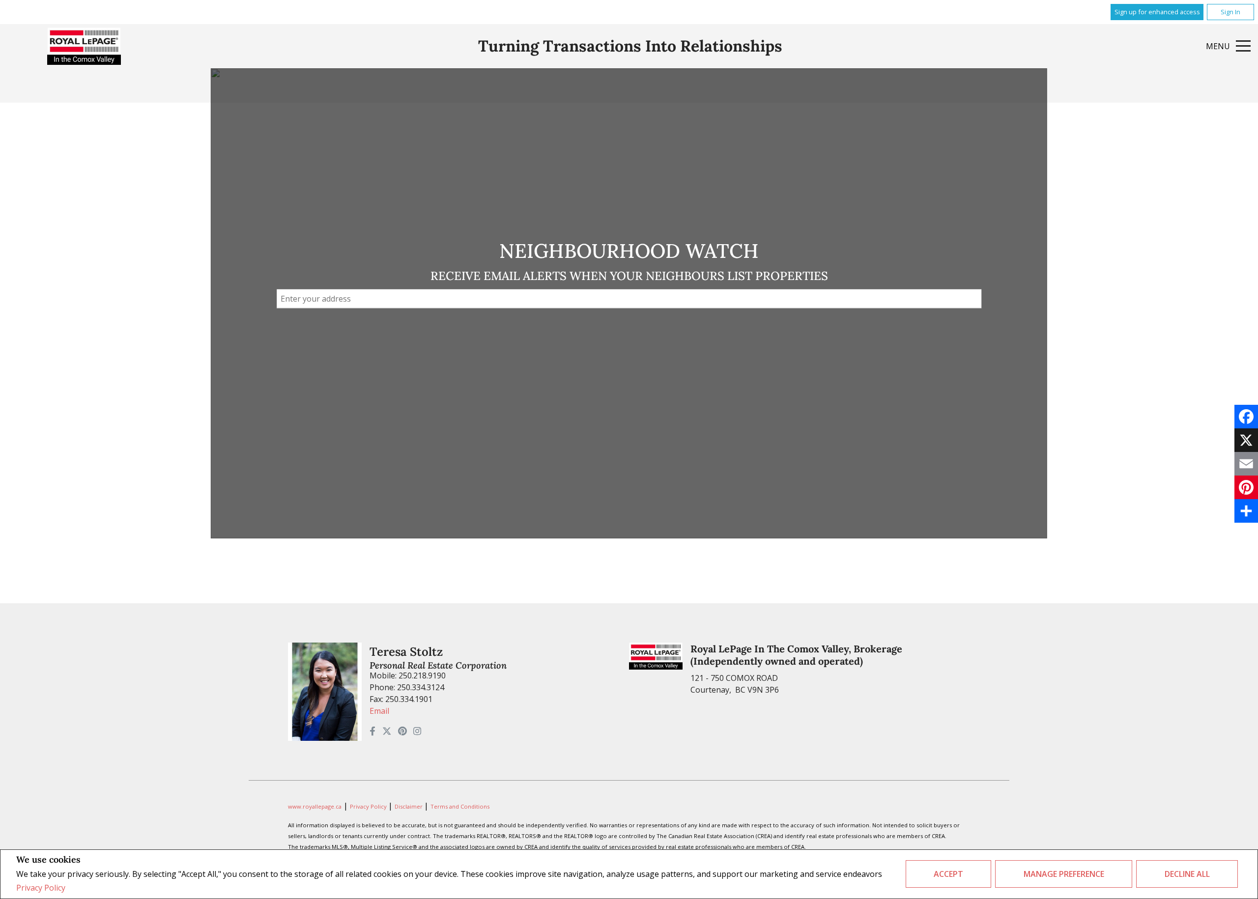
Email (379, 710)
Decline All (1187, 874)
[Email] (1246, 464)
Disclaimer (409, 806)
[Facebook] (1246, 416)
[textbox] (629, 299)
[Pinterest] (1246, 487)
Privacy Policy (40, 887)
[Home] (84, 46)
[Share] (1246, 511)
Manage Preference (1064, 874)
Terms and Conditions (459, 806)
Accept (948, 874)
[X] (1246, 440)
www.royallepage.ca (315, 806)
